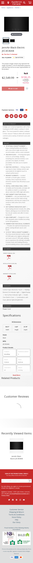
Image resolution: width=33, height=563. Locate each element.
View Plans (26, 83)
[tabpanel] (16, 449)
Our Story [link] (16, 522)
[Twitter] (9, 500)
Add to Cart (14, 88)
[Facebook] (13, 500)
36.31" (7, 328)
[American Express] (16, 557)
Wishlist (28, 89)
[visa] (12, 557)
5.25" (16, 328)
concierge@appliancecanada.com (19, 493)
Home (3, 8)
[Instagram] (20, 500)
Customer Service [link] (16, 509)
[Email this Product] (11, 116)
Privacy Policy (5, 495)
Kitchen (17, 8)
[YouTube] (24, 500)
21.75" (26, 328)
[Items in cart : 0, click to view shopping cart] (30, 5)
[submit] (30, 481)
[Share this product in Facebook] (16, 116)
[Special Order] (18, 57)
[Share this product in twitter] (20, 116)
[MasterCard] (21, 557)
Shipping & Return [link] (16, 512)
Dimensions (17, 322)
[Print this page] (7, 116)
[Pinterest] (16, 500)
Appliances (10, 8)
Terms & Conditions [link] (16, 515)
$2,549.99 (8, 78)
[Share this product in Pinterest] (25, 116)
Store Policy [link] (16, 517)
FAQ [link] (16, 520)
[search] (24, 2)
